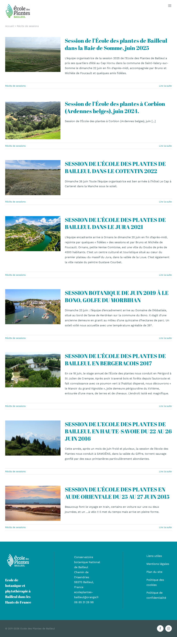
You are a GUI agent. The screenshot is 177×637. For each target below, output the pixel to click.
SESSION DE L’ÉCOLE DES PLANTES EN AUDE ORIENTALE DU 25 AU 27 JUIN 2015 (117, 493)
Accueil (9, 26)
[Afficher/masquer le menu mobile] (170, 5)
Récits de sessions (33, 62)
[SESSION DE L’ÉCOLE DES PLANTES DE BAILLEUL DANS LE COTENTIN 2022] (32, 177)
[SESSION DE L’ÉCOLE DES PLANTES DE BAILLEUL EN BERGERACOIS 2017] (32, 369)
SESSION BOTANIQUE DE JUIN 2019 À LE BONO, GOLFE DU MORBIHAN (117, 296)
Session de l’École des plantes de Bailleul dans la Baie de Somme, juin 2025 (116, 44)
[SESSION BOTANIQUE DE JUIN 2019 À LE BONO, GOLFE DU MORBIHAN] (32, 306)
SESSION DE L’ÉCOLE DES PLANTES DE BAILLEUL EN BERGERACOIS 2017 (115, 359)
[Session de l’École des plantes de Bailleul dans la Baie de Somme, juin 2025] (32, 54)
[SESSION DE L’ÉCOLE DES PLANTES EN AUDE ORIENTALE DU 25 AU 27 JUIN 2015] (32, 503)
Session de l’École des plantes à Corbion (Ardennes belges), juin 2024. (115, 107)
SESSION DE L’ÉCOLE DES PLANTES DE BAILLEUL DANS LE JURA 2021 (115, 223)
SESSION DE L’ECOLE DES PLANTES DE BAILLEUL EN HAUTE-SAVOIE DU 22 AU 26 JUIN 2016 (118, 431)
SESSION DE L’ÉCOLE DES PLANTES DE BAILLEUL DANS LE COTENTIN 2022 (115, 167)
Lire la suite (165, 85)
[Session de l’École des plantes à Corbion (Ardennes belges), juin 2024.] (32, 119)
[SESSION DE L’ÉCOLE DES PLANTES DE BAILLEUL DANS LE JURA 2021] (32, 233)
